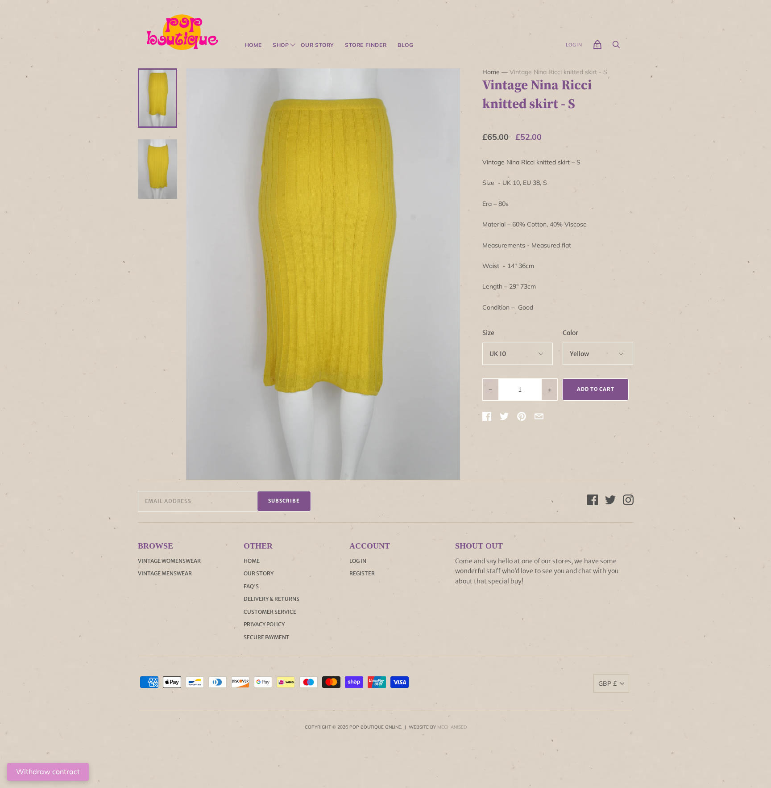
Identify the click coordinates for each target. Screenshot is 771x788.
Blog (406, 45)
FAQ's (251, 586)
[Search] (616, 47)
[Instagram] (628, 501)
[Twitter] (610, 501)
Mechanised (452, 727)
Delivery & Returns (271, 598)
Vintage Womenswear (169, 560)
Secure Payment (267, 637)
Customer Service (270, 611)
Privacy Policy (264, 624)
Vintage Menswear (165, 573)
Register (362, 573)
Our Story (317, 45)
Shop (281, 45)
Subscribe (284, 501)
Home (253, 45)
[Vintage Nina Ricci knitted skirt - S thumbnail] (157, 97)
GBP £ (607, 683)
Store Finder (366, 45)
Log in (357, 560)
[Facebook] (592, 501)
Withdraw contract (48, 771)
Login (574, 45)
